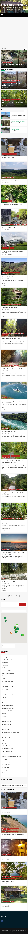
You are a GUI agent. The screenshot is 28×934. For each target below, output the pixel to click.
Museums (4, 716)
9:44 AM (8, 812)
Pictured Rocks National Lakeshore (10, 745)
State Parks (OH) (21, 333)
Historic (3, 62)
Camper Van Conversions (8, 673)
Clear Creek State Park (6, 518)
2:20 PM (8, 583)
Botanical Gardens (6, 670)
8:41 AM (8, 836)
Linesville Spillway (15, 130)
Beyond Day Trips (6, 662)
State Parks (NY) (5, 428)
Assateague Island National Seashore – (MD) (13, 552)
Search (3, 600)
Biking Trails (4, 489)
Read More (4, 285)
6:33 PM (8, 494)
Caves (3, 678)
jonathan (4, 66)
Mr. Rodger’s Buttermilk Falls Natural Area (12, 204)
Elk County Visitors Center (8, 692)
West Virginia (5, 770)
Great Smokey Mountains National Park (11, 700)
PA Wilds (18, 272)
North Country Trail (5, 82)
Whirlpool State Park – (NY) (9, 431)
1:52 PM (8, 859)
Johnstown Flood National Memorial (10, 180)
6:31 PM (8, 105)
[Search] (26, 15)
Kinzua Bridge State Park (10, 272)
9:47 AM (8, 908)
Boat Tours (4, 397)
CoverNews (20, 930)
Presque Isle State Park (7, 748)
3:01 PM (8, 87)
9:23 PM (8, 278)
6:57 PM (8, 309)
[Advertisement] (14, 32)
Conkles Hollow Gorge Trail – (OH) (11, 338)
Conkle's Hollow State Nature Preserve (9, 333)
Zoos (3, 578)
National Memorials (10, 177)
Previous (11, 595)
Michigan (4, 713)
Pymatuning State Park (15, 129)
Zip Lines (4, 772)
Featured (4, 177)
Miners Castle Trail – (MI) (8, 881)
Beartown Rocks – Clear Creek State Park (13, 522)
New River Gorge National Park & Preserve (12, 735)
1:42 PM (8, 883)
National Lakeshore (6, 721)
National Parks (5, 727)
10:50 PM (9, 402)
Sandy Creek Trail (19, 489)
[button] (16, 632)
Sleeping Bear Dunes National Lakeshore (11, 756)
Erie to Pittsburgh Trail (15, 80)
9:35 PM (8, 182)
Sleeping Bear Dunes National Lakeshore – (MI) (13, 834)
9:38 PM (8, 433)
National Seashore (5, 549)
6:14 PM (8, 66)
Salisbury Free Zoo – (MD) (8, 581)
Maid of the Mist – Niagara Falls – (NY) (12, 401)
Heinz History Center (7, 858)
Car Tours (4, 675)
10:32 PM (9, 554)
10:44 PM (9, 254)
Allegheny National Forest (8, 657)
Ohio (3, 740)
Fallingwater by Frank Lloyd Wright (11, 307)
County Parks (5, 689)
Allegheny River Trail (6, 80)
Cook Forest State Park (15, 121)
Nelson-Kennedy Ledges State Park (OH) (16, 785)
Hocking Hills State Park (6, 365)
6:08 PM (8, 372)
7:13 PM (8, 523)
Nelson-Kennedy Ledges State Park (10, 732)
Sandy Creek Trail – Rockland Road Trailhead (13, 493)
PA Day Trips (14, 5)
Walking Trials (8, 62)
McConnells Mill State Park (16, 224)
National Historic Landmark (16, 304)
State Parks (24, 224)
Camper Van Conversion (8, 157)
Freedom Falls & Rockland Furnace (13, 64)
